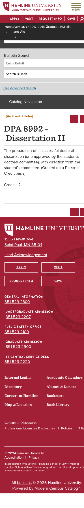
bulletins (24, 483)
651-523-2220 (17, 362)
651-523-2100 (16, 332)
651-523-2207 (18, 317)
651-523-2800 (17, 302)
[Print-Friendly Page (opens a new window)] (74, 119)
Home (8, 26)
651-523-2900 (18, 347)
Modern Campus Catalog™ (57, 488)
